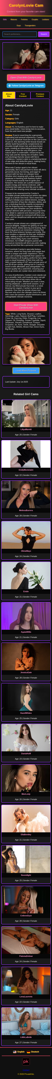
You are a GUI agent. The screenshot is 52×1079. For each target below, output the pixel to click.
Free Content (22, 95)
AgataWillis (26, 632)
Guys (19, 25)
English (20, 1052)
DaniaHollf (26, 754)
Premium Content (40, 95)
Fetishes (24, 19)
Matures (14, 19)
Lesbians (45, 19)
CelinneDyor (26, 916)
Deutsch (35, 1052)
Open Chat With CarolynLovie (26, 77)
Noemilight (26, 875)
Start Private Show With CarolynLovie (26, 306)
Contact (26, 1070)
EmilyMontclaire (26, 470)
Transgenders (30, 25)
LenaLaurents (26, 997)
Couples (35, 19)
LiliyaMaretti (26, 429)
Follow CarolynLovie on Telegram (28, 85)
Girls (5, 19)
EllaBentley (26, 835)
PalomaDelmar (26, 956)
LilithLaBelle (26, 1037)
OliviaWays (26, 551)
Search (44, 34)
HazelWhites (26, 713)
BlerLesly (26, 794)
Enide (26, 591)
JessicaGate (26, 672)
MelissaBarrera (26, 510)
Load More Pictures (26, 370)
